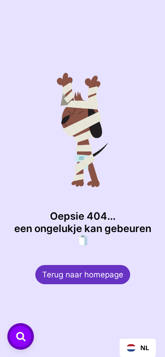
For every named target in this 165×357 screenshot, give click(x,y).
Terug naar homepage (82, 274)
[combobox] (138, 348)
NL (144, 347)
